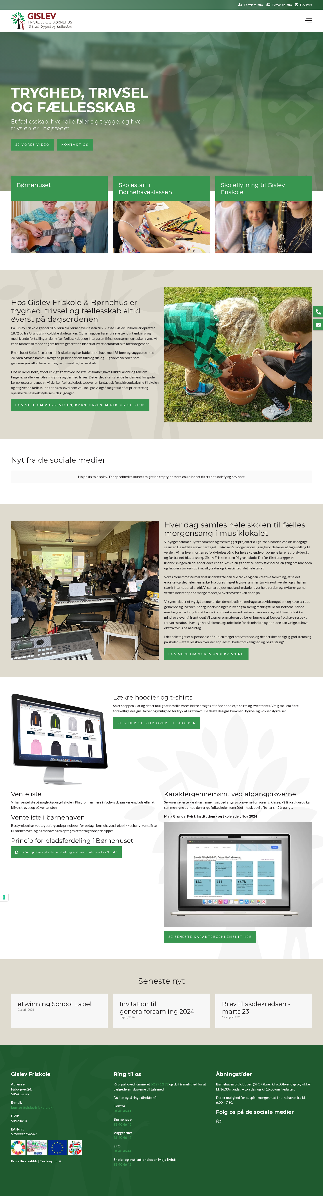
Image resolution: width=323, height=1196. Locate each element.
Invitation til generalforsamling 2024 (157, 1007)
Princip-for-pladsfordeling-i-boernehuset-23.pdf (69, 852)
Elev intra (306, 5)
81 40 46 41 (122, 1111)
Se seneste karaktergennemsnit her (210, 936)
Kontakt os (75, 144)
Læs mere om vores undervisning (206, 654)
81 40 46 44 (122, 1151)
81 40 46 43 (122, 1137)
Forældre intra (253, 5)
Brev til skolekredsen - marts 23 (256, 1007)
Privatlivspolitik (24, 1161)
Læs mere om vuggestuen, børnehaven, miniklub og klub (80, 405)
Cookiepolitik (51, 1161)
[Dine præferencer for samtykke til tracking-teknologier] (4, 897)
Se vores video (32, 144)
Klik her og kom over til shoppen (157, 723)
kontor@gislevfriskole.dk (32, 1107)
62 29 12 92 (160, 1084)
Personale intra (282, 5)
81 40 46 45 (122, 1164)
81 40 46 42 (122, 1124)
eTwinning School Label (55, 1004)
